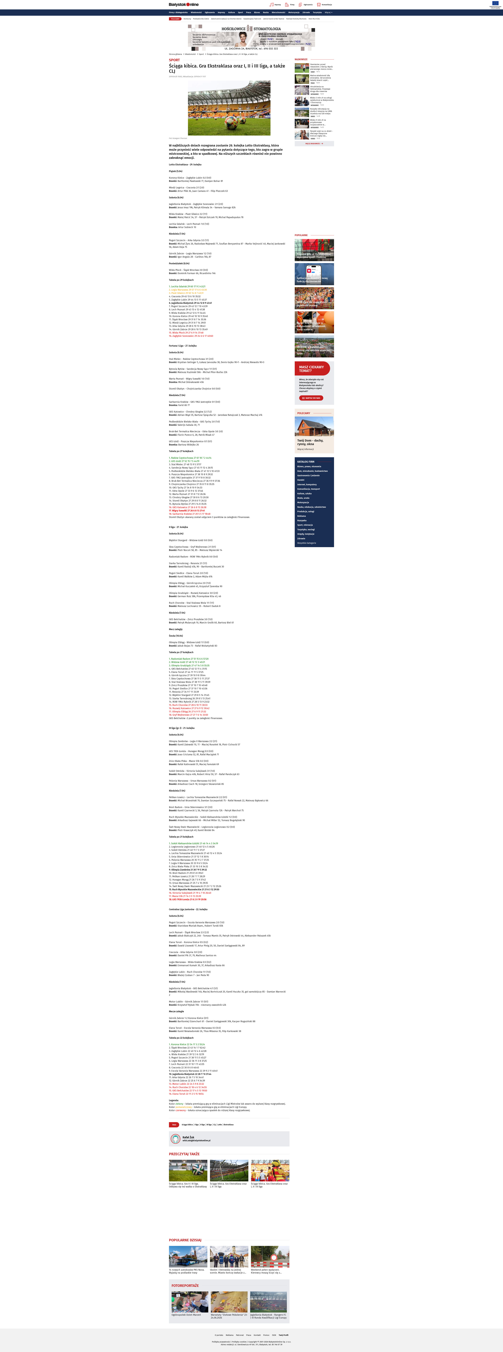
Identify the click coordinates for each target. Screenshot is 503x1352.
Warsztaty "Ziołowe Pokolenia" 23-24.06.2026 (229, 1316)
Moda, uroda (303, 498)
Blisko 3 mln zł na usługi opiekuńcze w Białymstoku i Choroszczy (322, 100)
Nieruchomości (278, 12)
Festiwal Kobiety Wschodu (296, 19)
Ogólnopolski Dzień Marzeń (186, 1315)
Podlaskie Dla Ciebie (201, 19)
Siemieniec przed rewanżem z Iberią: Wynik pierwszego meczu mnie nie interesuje (321, 66)
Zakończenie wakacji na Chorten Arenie (226, 19)
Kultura (231, 12)
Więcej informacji (305, 449)
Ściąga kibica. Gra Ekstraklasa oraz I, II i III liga (228, 1185)
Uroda (313, 138)
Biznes (257, 12)
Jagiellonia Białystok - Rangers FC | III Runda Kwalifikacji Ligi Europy (268, 1316)
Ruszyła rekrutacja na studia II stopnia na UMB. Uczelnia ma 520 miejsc (321, 111)
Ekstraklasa (229, 1125)
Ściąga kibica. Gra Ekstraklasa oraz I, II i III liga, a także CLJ (232, 54)
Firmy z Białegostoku (178, 12)
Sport (240, 12)
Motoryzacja (293, 12)
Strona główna (175, 54)
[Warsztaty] (229, 1301)
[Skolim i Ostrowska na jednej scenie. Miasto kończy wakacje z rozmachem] (229, 1256)
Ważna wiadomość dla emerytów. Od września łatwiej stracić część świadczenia (320, 77)
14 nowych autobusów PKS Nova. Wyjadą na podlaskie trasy (186, 1271)
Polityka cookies (239, 1342)
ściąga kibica (187, 1125)
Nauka (266, 12)
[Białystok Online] (184, 5)
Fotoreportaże (185, 1285)
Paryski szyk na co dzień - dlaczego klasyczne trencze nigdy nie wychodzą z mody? (321, 133)
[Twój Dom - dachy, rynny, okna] (314, 426)
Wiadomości (196, 12)
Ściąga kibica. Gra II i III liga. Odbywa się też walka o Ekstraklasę (188, 1185)
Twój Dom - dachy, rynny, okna (310, 442)
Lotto (220, 1125)
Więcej (327, 12)
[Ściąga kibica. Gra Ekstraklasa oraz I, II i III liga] (229, 1170)
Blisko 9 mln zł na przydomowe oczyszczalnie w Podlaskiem (318, 122)
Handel (300, 480)
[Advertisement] (229, 1213)
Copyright (252, 1342)
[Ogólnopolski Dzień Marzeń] (190, 1301)
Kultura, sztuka (304, 493)
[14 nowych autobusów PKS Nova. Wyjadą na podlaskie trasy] (188, 1256)
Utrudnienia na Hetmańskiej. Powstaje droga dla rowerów (320, 88)
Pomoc (266, 1335)
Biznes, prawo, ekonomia (309, 466)
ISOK (274, 1335)
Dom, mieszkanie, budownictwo (312, 471)
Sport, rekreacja (305, 525)
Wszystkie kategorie (306, 543)
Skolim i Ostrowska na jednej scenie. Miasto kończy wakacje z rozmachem (227, 1271)
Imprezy (278, 5)
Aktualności (314, 94)
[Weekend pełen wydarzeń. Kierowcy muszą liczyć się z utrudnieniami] (270, 1256)
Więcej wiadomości (312, 144)
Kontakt (257, 1335)
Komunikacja (327, 5)
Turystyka (317, 12)
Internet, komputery (307, 484)
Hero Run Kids (314, 19)
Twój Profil (283, 1335)
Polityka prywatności (221, 1342)
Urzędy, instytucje (305, 534)
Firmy (292, 5)
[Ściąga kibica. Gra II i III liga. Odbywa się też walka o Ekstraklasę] (188, 1170)
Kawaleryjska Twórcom (252, 19)
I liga (197, 1125)
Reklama (301, 516)
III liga (209, 1125)
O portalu (219, 1335)
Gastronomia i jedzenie (308, 475)
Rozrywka (302, 520)
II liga (202, 1125)
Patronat (240, 1335)
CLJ (214, 1125)
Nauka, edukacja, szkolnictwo (311, 507)
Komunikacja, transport (308, 489)
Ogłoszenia (308, 5)
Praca (248, 12)
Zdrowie (306, 12)
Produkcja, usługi (305, 511)
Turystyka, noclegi (306, 529)
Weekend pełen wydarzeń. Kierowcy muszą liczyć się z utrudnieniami (265, 1271)
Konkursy (187, 19)
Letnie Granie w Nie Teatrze (273, 19)
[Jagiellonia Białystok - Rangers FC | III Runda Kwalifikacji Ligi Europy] (268, 1301)
